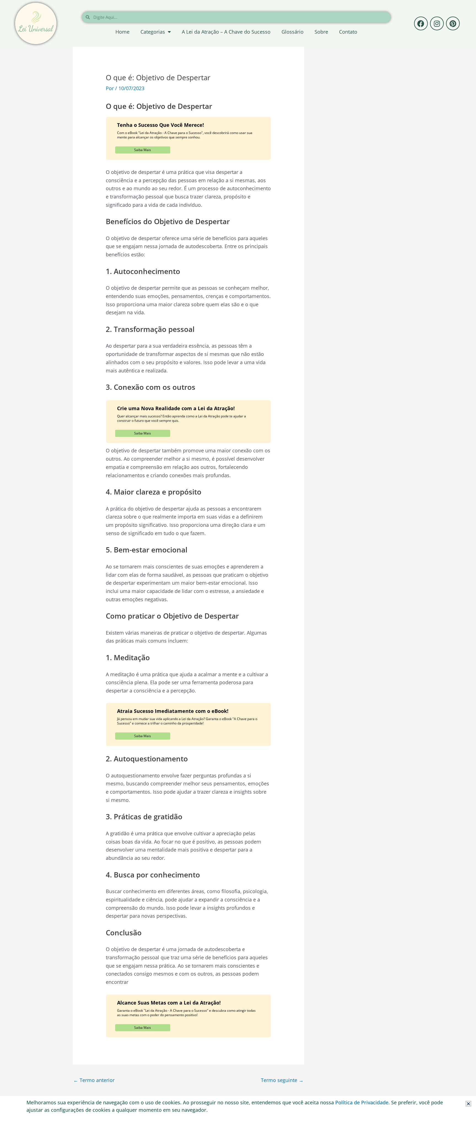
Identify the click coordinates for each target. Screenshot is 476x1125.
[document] (238, 562)
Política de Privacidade (361, 1102)
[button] (468, 1104)
